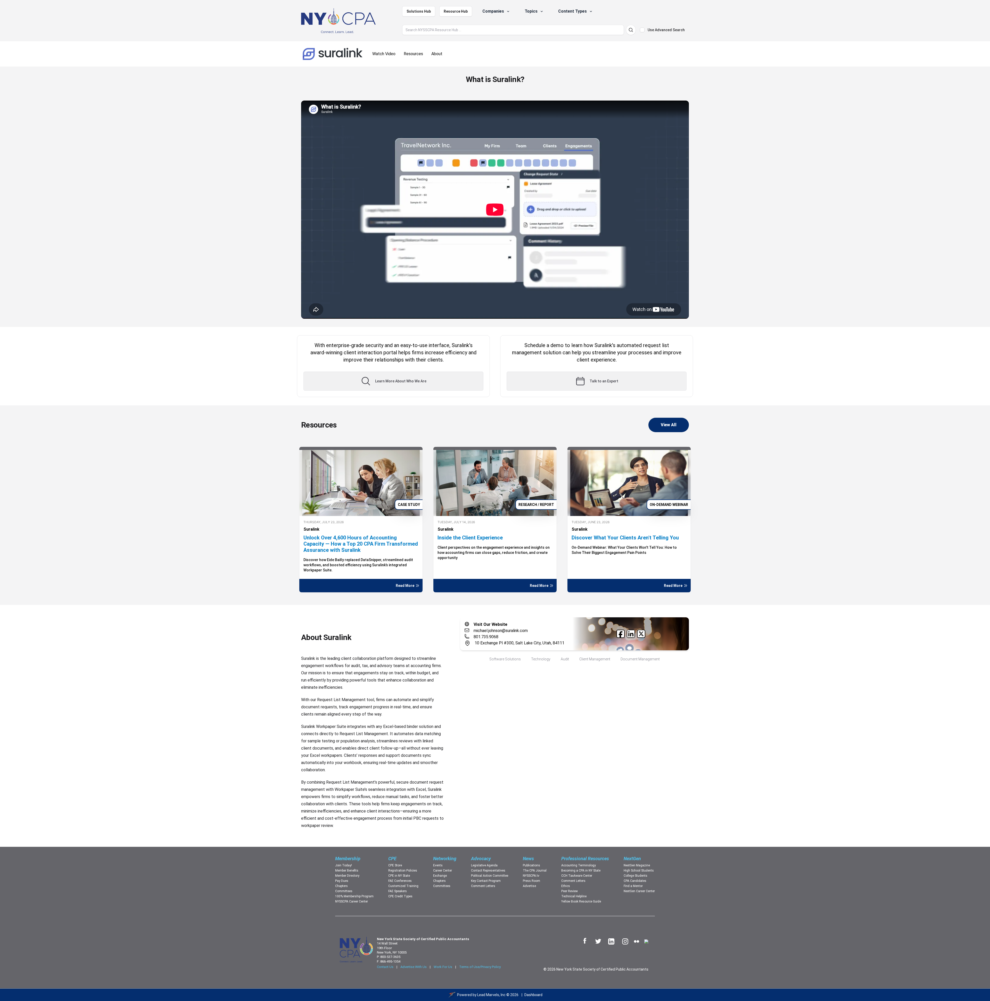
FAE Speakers (397, 891)
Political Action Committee (489, 875)
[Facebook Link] (620, 634)
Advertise (529, 886)
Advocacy (481, 858)
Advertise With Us (413, 967)
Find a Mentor (633, 886)
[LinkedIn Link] (631, 634)
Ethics (565, 886)
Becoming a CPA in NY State (580, 870)
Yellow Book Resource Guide (581, 901)
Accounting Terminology (578, 865)
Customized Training (403, 886)
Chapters (341, 886)
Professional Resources (585, 858)
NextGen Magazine (637, 865)
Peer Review (569, 891)
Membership (347, 858)
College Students (635, 875)
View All (668, 424)
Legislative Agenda (484, 865)
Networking (444, 858)
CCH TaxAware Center (576, 875)
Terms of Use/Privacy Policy (480, 967)
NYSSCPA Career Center (351, 901)
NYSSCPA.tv (531, 875)
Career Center (442, 870)
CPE (392, 858)
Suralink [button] (311, 529)
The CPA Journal (535, 870)
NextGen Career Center (639, 891)
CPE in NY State (399, 875)
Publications (531, 865)
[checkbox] (642, 30)
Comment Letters (483, 886)
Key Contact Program (486, 881)
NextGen (632, 858)
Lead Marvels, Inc (491, 995)
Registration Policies (402, 870)
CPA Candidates (635, 881)
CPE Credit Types (400, 896)
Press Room (531, 881)
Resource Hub (456, 11)
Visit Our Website (490, 624)
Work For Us (443, 967)
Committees (343, 891)
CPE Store (395, 865)
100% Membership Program (354, 896)
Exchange (440, 875)
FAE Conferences (400, 881)
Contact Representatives (488, 870)
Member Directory (347, 875)
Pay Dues (341, 881)
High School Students (639, 870)
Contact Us (385, 967)
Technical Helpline (574, 896)
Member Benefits (346, 870)
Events (438, 865)
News (528, 858)
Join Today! (343, 865)
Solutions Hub (419, 11)
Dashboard (533, 995)
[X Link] (641, 634)
